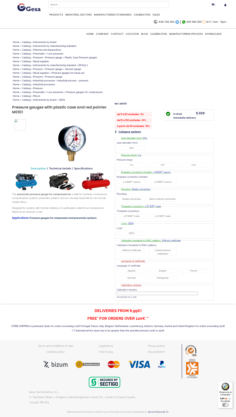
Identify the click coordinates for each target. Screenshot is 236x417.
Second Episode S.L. (158, 412)
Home (90, 34)
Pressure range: (131, 155)
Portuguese (163, 278)
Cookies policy (55, 351)
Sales (156, 14)
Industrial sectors (78, 14)
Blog (144, 34)
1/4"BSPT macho (131, 182)
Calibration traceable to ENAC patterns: (151, 240)
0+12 (194, 165)
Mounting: (136, 189)
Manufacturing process (186, 34)
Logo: (127, 223)
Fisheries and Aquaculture (47, 50)
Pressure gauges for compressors (84, 92)
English (162, 271)
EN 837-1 (83, 65)
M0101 (36, 96)
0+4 (131, 165)
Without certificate (131, 250)
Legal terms (106, 345)
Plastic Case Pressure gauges (81, 57)
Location (132, 34)
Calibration (142, 14)
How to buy (106, 351)
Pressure (38, 57)
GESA (62, 100)
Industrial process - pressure (72, 80)
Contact (117, 34)
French (193, 271)
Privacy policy (156, 345)
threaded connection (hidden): (146, 172)
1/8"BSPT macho (162, 182)
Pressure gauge (53, 57)
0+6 (162, 165)
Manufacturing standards (112, 14)
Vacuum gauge (73, 69)
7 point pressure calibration (163, 252)
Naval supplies (41, 61)
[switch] (225, 405)
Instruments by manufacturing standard (54, 46)
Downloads (213, 34)
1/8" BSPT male (131, 216)
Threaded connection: (141, 206)
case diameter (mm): (134, 138)
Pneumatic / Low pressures (48, 53)
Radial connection (131, 199)
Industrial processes (44, 80)
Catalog (26, 42)
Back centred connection (163, 199)
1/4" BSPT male (163, 216)
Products (56, 14)
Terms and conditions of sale (55, 345)
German (131, 278)
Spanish (131, 271)
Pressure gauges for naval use (68, 73)
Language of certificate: (133, 261)
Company (102, 34)
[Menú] (231, 383)
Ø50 (131, 148)
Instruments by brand (44, 42)
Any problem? (156, 351)
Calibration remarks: (131, 285)
